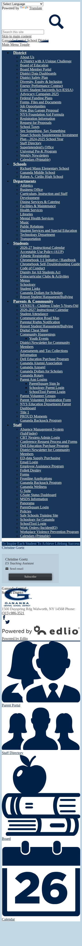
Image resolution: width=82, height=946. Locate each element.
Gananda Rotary (32, 375)
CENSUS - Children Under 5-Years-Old (49, 306)
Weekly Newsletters (34, 155)
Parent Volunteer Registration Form (45, 400)
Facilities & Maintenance (38, 206)
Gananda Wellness (33, 487)
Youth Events (39, 338)
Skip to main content (16, 36)
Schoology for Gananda (37, 519)
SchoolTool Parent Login (47, 392)
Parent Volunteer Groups (38, 396)
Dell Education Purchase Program (44, 359)
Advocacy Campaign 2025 (39, 94)
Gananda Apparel (32, 367)
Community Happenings (37, 334)
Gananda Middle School (37, 172)
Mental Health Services (37, 218)
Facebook (4, 617)
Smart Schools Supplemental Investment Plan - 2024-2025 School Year (49, 137)
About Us (27, 57)
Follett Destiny (30, 470)
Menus (25, 280)
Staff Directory (30, 143)
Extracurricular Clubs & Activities (44, 276)
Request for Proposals (35, 123)
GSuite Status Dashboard (38, 495)
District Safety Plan (34, 77)
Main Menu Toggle (16, 44)
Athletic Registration (35, 256)
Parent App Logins (33, 379)
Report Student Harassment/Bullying (46, 297)
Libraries (26, 214)
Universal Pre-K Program (38, 151)
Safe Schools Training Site (39, 515)
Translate (35, 8)
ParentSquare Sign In (44, 383)
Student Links (30, 289)
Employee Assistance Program (42, 466)
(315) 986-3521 (13, 613)
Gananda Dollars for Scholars (41, 293)
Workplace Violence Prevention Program (49, 532)
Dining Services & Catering (40, 202)
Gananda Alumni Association (41, 363)
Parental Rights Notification (40, 322)
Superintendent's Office (37, 147)
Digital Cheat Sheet (34, 330)
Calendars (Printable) (35, 159)
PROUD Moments (33, 416)
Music (24, 222)
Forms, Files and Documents (40, 102)
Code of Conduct (32, 268)
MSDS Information (34, 499)
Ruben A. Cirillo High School (41, 176)
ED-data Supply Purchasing (40, 458)
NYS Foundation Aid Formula (42, 114)
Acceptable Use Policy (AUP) (42, 252)
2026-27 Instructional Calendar (42, 248)
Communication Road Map (39, 318)
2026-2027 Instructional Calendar (44, 310)
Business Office (31, 189)
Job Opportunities (33, 106)
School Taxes (29, 127)
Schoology (28, 284)
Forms (24, 474)
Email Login (29, 462)
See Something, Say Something (42, 131)
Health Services (31, 210)
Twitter (7, 622)
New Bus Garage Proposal (39, 110)
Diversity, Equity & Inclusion (41, 82)
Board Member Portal (35, 69)
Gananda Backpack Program (41, 420)
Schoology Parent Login (46, 388)
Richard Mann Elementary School (44, 168)
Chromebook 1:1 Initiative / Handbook (48, 260)
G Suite (25, 491)
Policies (25, 511)
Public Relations (32, 226)
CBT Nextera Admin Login (40, 437)
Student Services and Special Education (48, 230)
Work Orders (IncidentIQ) (38, 528)
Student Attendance (34, 314)
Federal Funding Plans (36, 98)
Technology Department (37, 235)
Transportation (30, 239)
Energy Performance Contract (41, 86)
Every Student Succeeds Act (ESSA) (46, 90)
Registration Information (37, 118)
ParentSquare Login (34, 507)
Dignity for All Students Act (40, 272)
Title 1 (24, 412)
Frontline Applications (36, 478)
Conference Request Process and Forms (48, 442)
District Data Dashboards (38, 73)
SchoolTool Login (33, 523)
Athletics (26, 185)
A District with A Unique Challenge (46, 61)
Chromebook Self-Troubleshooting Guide (50, 264)
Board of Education (34, 65)
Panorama (27, 503)
